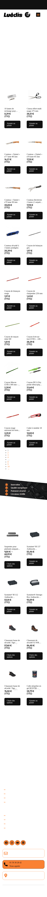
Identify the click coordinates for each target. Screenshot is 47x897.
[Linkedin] (23, 842)
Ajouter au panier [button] (11, 124)
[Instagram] (11, 842)
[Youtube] (17, 842)
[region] (23, 871)
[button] (38, 15)
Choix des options (11, 565)
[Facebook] (6, 842)
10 (9, 466)
